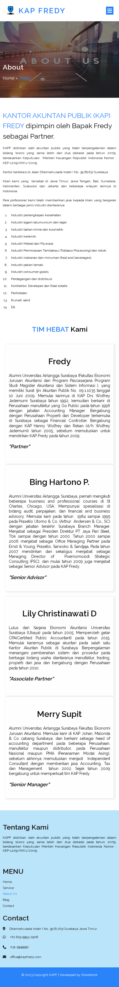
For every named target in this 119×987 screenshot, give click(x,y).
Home (8, 78)
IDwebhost (89, 975)
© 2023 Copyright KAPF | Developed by (51, 975)
